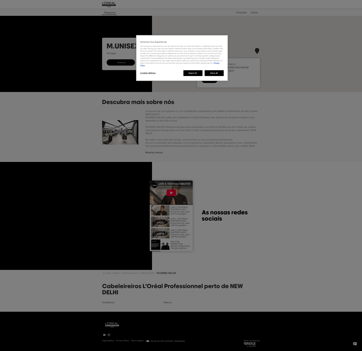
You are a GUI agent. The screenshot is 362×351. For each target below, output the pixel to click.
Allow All (214, 73)
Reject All (193, 73)
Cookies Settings (148, 73)
